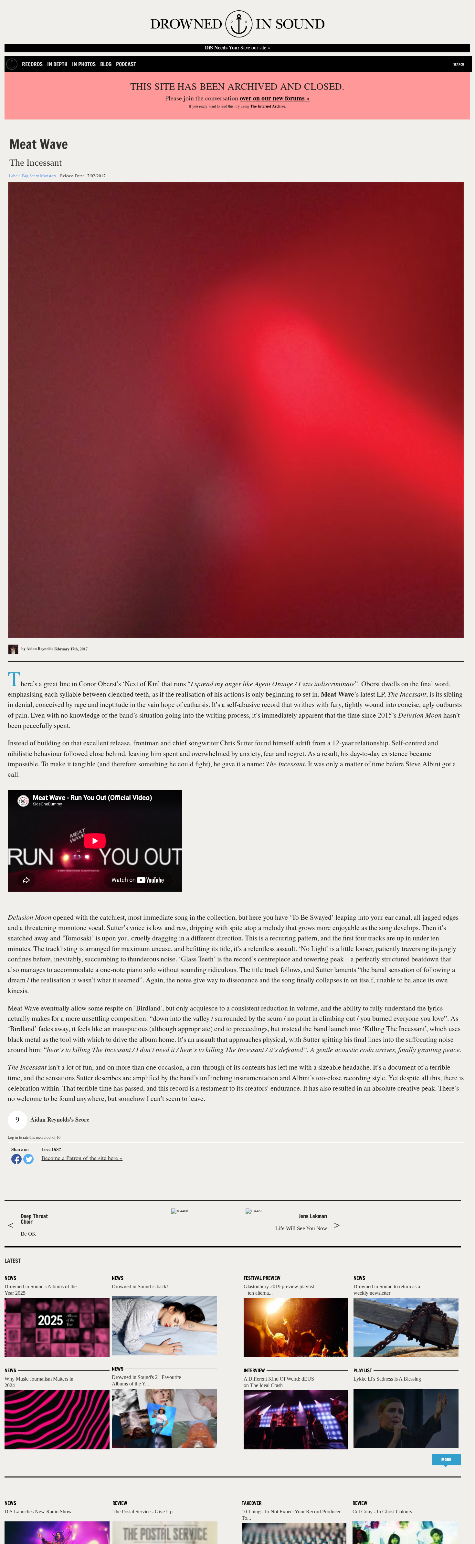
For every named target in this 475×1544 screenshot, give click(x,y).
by (36, 648)
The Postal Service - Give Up (142, 1511)
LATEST (13, 1261)
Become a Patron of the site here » (81, 1158)
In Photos (84, 64)
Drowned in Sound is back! (140, 1286)
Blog (105, 64)
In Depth (57, 64)
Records (32, 64)
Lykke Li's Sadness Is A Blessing (387, 1379)
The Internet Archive (267, 106)
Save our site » (237, 47)
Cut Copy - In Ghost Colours (382, 1511)
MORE (446, 1459)
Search (458, 64)
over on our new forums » (275, 98)
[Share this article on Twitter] (28, 1159)
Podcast (126, 64)
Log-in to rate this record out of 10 (34, 1137)
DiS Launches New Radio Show (38, 1511)
